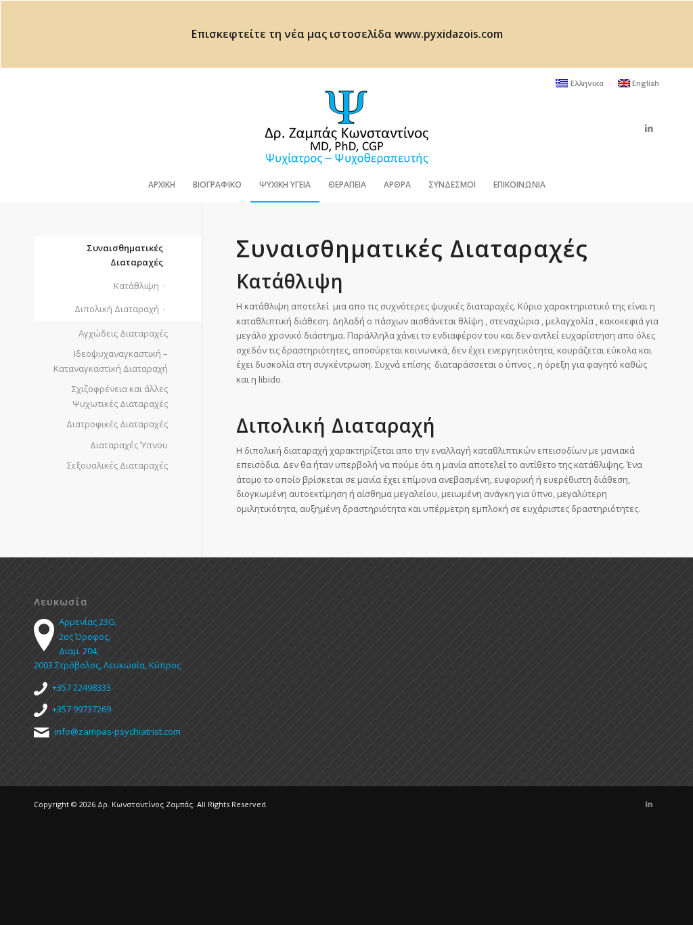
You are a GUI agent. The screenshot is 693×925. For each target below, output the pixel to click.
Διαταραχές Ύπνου (129, 445)
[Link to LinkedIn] (649, 128)
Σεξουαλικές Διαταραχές (117, 465)
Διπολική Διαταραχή (116, 309)
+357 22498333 (81, 687)
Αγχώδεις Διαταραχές (123, 333)
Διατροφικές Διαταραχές (117, 424)
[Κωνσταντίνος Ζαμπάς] (346, 128)
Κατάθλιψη (136, 286)
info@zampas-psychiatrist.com (117, 731)
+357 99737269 (81, 709)
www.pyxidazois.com (449, 33)
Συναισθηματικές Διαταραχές (125, 255)
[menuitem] (579, 83)
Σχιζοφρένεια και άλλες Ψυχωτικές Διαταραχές (120, 396)
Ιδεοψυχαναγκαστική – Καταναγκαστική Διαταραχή (110, 360)
